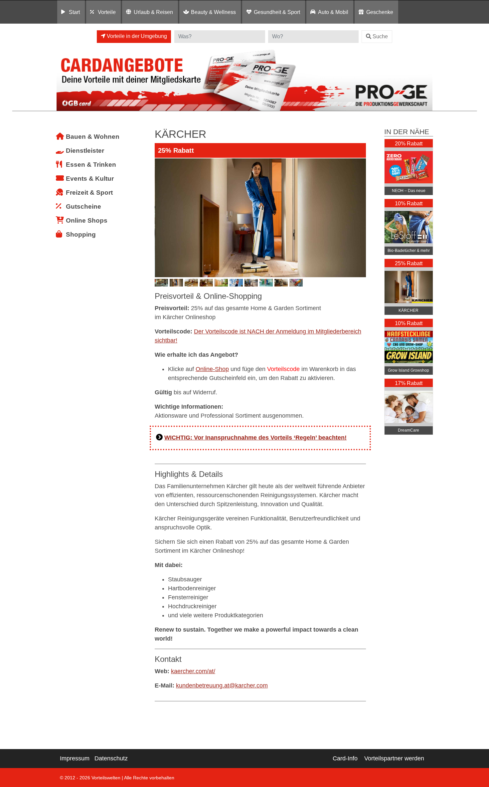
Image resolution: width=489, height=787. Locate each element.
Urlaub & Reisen (153, 12)
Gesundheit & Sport (277, 12)
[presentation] (161, 218)
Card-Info (345, 758)
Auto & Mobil (333, 12)
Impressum (74, 758)
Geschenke (379, 12)
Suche (380, 36)
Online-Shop (212, 369)
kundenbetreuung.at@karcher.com (222, 685)
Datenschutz (111, 758)
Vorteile (107, 12)
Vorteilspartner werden (394, 758)
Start (74, 12)
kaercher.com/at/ (193, 671)
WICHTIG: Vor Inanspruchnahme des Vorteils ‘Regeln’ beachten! (255, 437)
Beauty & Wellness (213, 12)
